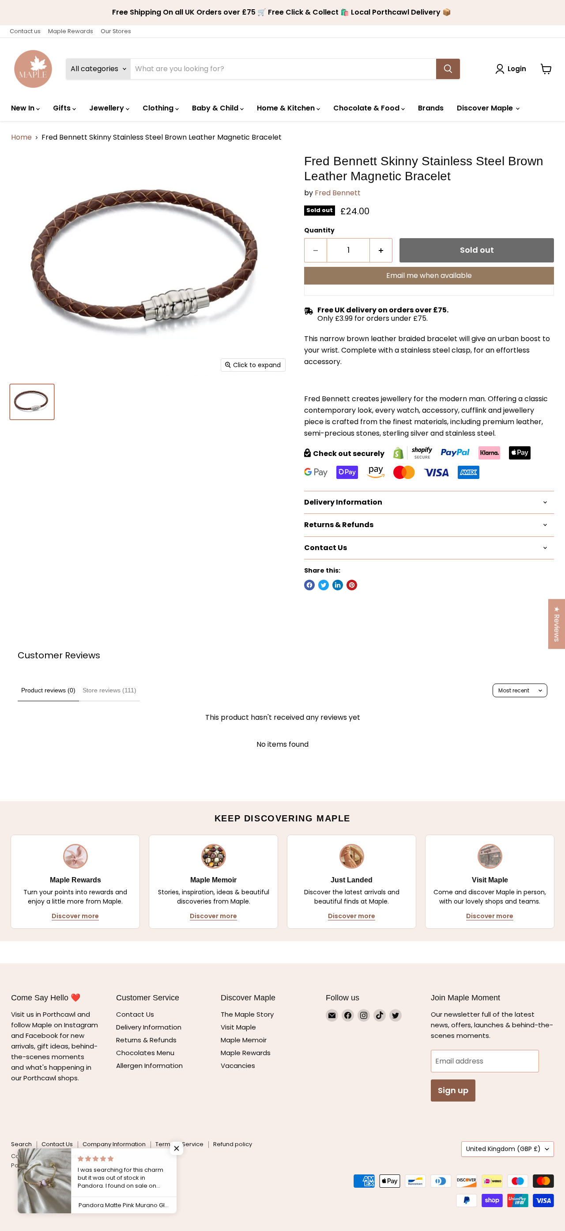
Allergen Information (149, 1065)
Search (21, 1144)
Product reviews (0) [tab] (48, 690)
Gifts (62, 108)
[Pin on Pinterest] (352, 585)
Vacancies (238, 1065)
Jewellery (107, 108)
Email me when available (429, 275)
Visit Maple (238, 1027)
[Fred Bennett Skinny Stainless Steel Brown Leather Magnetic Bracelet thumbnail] (32, 401)
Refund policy (232, 1144)
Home (21, 137)
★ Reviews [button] (557, 624)
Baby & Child (216, 108)
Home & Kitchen (286, 108)
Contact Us (135, 1014)
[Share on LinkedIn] (337, 585)
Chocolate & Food (367, 108)
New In (23, 108)
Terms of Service (179, 1144)
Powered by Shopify (39, 1165)
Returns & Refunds (146, 1040)
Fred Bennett (338, 193)
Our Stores (116, 31)
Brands (431, 108)
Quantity (319, 230)
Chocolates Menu (145, 1052)
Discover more (75, 915)
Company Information (114, 1144)
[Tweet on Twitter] (323, 585)
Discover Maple (486, 108)
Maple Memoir (244, 1040)
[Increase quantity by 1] (381, 250)
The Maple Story (248, 1014)
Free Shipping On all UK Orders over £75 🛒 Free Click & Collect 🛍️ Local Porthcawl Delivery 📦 (282, 12)
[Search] (448, 69)
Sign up (453, 1090)
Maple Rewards (70, 31)
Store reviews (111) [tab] (109, 690)
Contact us (25, 31)
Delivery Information (148, 1027)
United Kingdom (503, 1148)
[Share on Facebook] (309, 585)
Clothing (159, 108)
